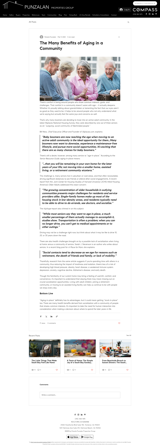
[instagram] (149, 14)
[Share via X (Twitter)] (46, 316)
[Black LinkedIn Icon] (82, 415)
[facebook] (146, 14)
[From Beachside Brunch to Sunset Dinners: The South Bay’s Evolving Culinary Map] (115, 348)
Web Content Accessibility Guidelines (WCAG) (41, 442)
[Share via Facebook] (41, 316)
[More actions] (119, 37)
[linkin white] (153, 14)
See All (128, 335)
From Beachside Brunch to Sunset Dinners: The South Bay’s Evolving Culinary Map (114, 362)
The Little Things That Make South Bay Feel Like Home (44, 362)
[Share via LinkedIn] (51, 316)
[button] (11, 15)
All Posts (32, 22)
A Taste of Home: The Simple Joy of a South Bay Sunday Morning (80, 362)
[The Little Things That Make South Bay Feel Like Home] (44, 348)
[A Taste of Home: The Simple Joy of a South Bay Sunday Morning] (80, 348)
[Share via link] (57, 316)
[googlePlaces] (156, 14)
